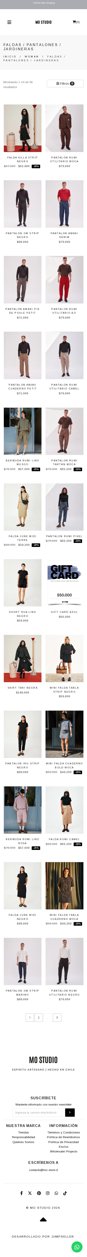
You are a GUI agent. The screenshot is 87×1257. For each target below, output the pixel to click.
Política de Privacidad (63, 1142)
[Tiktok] (65, 1193)
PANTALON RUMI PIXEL (64, 536)
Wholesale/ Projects (63, 1151)
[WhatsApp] (57, 1193)
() (78, 22)
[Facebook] (22, 1193)
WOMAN (32, 56)
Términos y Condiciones (63, 1132)
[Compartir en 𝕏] (30, 1193)
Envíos (63, 1146)
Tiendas (23, 1132)
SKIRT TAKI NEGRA (23, 687)
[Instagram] (48, 1193)
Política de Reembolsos (63, 1137)
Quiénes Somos (23, 1142)
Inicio (10, 56)
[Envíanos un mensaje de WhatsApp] (77, 1247)
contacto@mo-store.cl (43, 1170)
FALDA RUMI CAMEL (64, 839)
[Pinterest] (39, 1193)
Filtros (66, 83)
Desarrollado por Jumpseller (43, 1236)
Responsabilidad (23, 1137)
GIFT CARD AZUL (64, 612)
